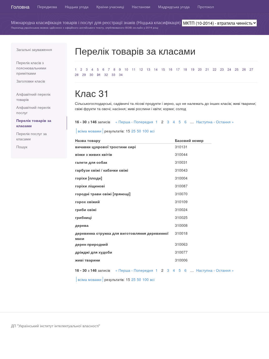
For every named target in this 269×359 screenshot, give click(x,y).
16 (170, 69)
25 (237, 69)
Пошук (21, 146)
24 (229, 69)
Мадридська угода (174, 6)
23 (222, 69)
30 (91, 74)
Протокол (206, 6)
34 (121, 74)
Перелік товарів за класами (33, 123)
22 (214, 69)
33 (113, 74)
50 (139, 131)
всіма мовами (89, 131)
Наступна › (205, 121)
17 (178, 69)
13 (148, 69)
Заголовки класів (30, 81)
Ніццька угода (77, 6)
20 (200, 69)
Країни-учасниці (110, 6)
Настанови (141, 6)
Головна (20, 6)
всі (152, 131)
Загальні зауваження (34, 49)
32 (106, 74)
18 (185, 69)
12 (141, 69)
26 (244, 69)
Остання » (225, 121)
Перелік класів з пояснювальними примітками (31, 68)
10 (126, 69)
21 (207, 69)
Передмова (47, 6)
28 (77, 74)
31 (99, 74)
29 (84, 74)
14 (156, 69)
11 (134, 69)
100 (145, 131)
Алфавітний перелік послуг (33, 110)
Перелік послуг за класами (31, 136)
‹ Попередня (142, 121)
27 (251, 69)
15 (163, 69)
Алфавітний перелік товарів (33, 96)
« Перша (122, 121)
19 (192, 69)
